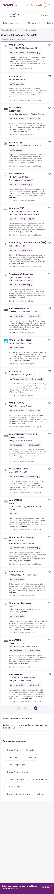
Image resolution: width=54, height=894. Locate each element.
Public (31, 750)
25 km (43, 15)
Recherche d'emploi (8, 30)
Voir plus (19, 65)
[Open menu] (49, 5)
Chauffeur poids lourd (18, 772)
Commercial (14, 787)
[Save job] (49, 45)
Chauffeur (13, 750)
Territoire (13, 757)
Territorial (31, 757)
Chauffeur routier (17, 779)
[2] (35, 708)
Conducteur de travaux (19, 794)
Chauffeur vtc (41, 779)
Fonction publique (17, 765)
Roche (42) (22, 30)
